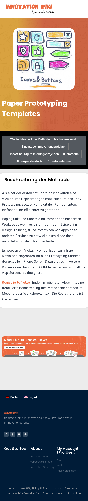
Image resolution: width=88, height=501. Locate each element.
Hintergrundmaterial (29, 161)
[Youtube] (19, 434)
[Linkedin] (6, 434)
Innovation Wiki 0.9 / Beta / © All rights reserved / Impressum (44, 488)
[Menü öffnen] (79, 9)
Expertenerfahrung (59, 161)
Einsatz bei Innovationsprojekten (44, 146)
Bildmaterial (71, 154)
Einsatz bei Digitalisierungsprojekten (33, 154)
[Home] (25, 434)
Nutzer (26, 282)
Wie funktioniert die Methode (30, 139)
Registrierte (11, 282)
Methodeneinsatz (66, 139)
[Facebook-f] (12, 434)
